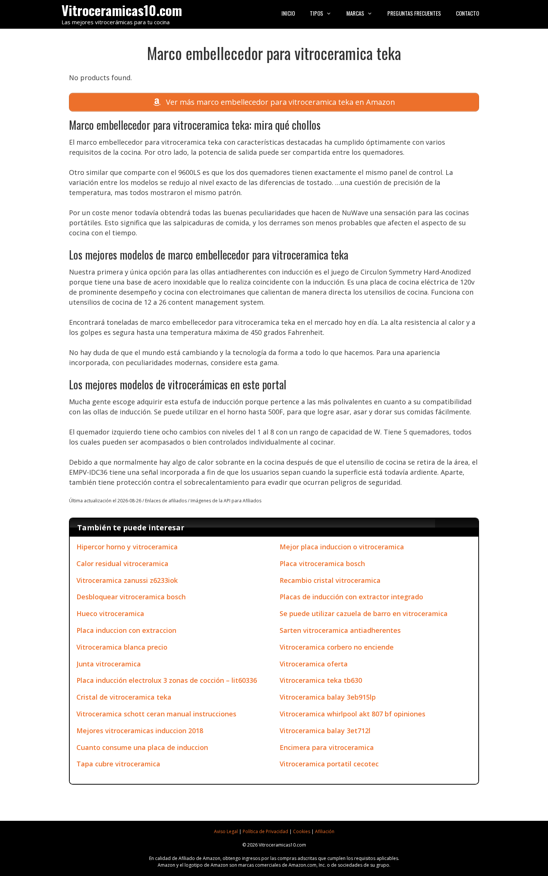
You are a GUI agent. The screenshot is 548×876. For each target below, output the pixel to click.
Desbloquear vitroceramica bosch (131, 596)
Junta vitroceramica (108, 663)
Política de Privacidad (265, 831)
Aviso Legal (226, 831)
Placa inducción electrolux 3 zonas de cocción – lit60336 (166, 680)
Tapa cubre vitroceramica (118, 763)
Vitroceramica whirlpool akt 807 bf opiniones (352, 713)
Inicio (288, 13)
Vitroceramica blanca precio (121, 647)
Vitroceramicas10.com (122, 10)
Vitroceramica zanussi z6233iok (127, 580)
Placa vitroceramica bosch (322, 563)
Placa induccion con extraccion (126, 630)
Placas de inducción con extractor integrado (351, 596)
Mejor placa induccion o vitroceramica (342, 546)
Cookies (301, 831)
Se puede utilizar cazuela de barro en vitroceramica (364, 613)
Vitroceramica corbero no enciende (337, 647)
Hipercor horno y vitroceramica (127, 546)
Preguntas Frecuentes (414, 13)
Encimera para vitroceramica (327, 747)
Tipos (316, 13)
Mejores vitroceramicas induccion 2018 (139, 730)
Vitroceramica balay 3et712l (325, 730)
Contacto (467, 13)
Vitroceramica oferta (314, 663)
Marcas (355, 13)
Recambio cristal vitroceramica (330, 580)
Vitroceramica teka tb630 (321, 680)
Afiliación (324, 831)
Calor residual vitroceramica (122, 563)
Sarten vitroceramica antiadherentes (340, 630)
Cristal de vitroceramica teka (123, 697)
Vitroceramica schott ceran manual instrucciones (156, 713)
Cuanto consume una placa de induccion (142, 747)
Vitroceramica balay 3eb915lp (328, 697)
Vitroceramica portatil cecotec (329, 763)
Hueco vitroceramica (110, 613)
